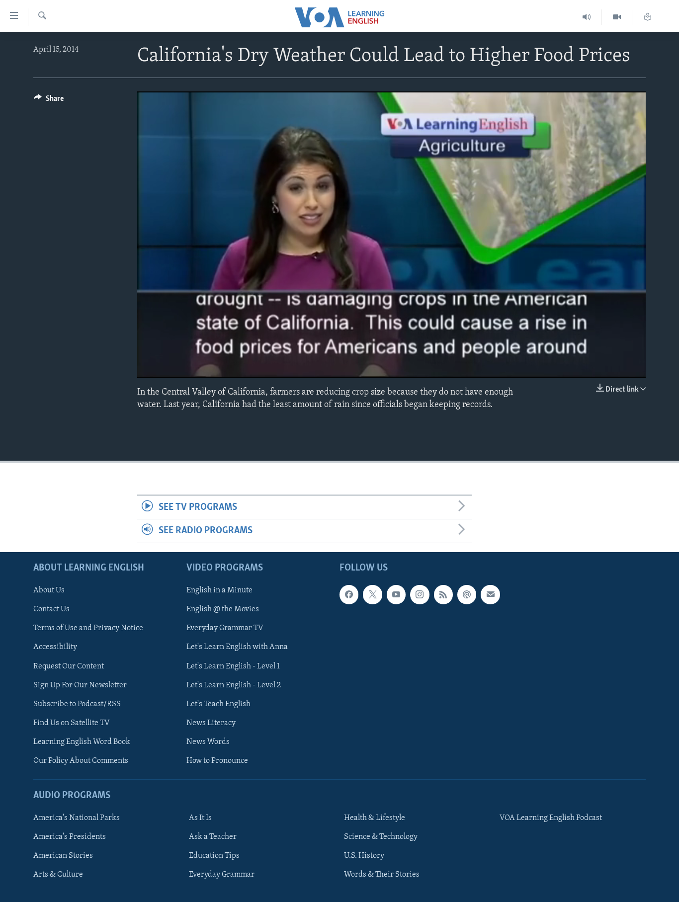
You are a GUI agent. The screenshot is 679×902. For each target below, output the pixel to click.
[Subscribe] (490, 594)
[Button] (49, 100)
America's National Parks (76, 818)
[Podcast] (466, 594)
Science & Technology (381, 837)
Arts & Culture (58, 875)
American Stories (63, 856)
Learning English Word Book (81, 741)
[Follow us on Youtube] (396, 594)
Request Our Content (68, 666)
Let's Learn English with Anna (237, 647)
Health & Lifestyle (374, 818)
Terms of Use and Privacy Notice (88, 628)
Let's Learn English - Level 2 (233, 685)
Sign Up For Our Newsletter (80, 685)
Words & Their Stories (382, 875)
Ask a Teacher (213, 837)
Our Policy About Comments (80, 760)
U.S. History (364, 856)
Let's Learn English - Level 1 (233, 666)
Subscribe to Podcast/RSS (77, 704)
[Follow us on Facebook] (349, 594)
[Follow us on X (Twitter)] (372, 594)
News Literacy (211, 723)
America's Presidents (69, 837)
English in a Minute (219, 590)
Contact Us (51, 609)
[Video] (617, 17)
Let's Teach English (218, 704)
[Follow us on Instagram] (419, 594)
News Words (208, 741)
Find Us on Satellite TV (71, 723)
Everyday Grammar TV (224, 628)
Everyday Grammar (222, 875)
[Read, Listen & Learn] (647, 17)
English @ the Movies (222, 609)
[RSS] (443, 594)
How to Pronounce (217, 760)
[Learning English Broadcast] (587, 17)
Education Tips (214, 856)
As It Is (200, 818)
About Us (49, 590)
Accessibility (55, 647)
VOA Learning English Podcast (551, 818)
